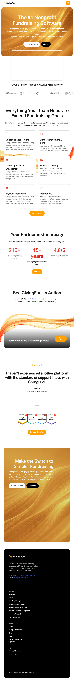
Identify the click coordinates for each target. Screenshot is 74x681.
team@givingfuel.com (27, 575)
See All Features (37, 213)
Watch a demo (35, 299)
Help (10, 633)
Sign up (45, 44)
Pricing (11, 598)
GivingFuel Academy (15, 630)
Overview (12, 594)
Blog (10, 636)
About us (12, 626)
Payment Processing (15, 614)
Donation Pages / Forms (17, 604)
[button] (68, 3)
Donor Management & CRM (18, 607)
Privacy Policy (13, 654)
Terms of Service (14, 651)
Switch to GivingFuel (37, 432)
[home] (9, 3)
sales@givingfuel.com (20, 578)
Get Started (33, 486)
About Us (37, 272)
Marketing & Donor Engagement (19, 611)
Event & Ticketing (14, 617)
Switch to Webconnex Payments (16, 641)
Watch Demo (61, 338)
